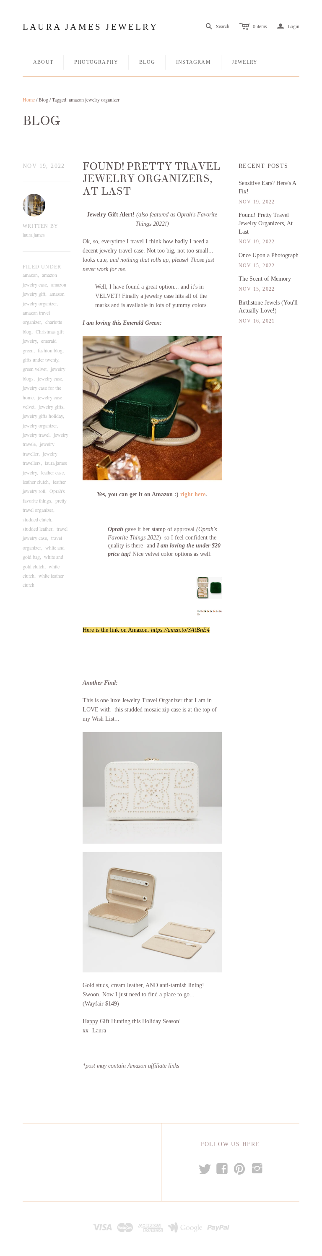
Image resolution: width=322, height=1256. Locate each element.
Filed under (42, 267)
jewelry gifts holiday (43, 415)
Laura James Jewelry (90, 27)
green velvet (35, 368)
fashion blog (50, 350)
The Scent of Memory (265, 279)
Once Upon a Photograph (269, 255)
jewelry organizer (40, 425)
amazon (30, 274)
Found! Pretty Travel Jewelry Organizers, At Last (151, 179)
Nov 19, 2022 (44, 166)
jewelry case (50, 378)
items (260, 26)
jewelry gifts (51, 406)
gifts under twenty (40, 359)
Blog (147, 62)
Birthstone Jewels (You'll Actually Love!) (268, 307)
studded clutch (37, 519)
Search (222, 26)
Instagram (193, 62)
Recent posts (263, 166)
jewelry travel (36, 434)
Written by (40, 226)
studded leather (37, 528)
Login (288, 26)
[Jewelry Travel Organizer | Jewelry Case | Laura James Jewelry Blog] (152, 408)
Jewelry (244, 62)
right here (192, 494)
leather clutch (36, 481)
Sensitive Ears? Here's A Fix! (267, 187)
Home (29, 99)
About (43, 62)
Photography (96, 62)
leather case (52, 472)
